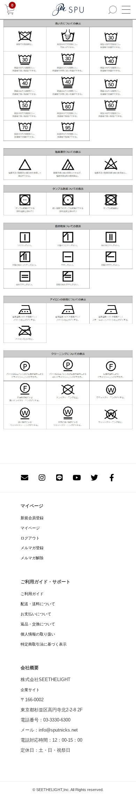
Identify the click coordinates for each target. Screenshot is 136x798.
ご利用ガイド (32, 594)
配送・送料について (38, 604)
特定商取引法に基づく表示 (44, 644)
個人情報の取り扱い (38, 634)
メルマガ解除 (32, 558)
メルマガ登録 (32, 548)
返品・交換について (38, 624)
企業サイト (30, 690)
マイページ (30, 528)
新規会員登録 (32, 518)
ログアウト (30, 538)
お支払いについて (36, 614)
